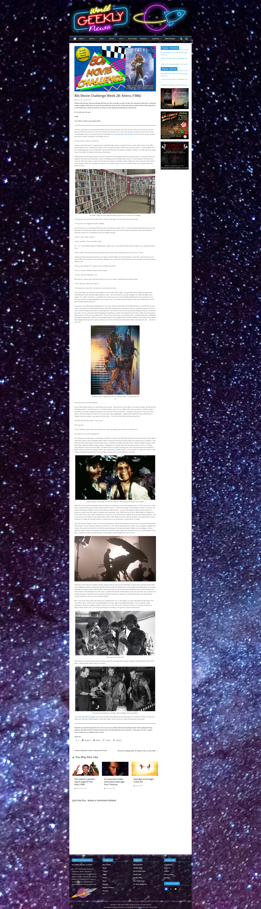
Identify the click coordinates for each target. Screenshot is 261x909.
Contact (166, 871)
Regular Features (108, 887)
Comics (105, 871)
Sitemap (166, 878)
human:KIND (137, 864)
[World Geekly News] (130, 2)
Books (105, 868)
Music (105, 881)
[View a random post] (186, 38)
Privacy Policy (169, 874)
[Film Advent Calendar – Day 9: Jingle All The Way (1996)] (85, 763)
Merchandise (170, 39)
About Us (167, 868)
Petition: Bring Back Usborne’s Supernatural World (91, 750)
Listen (111, 39)
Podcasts (105, 884)
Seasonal (155, 39)
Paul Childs (88, 100)
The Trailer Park (139, 881)
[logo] (84, 888)
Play (121, 39)
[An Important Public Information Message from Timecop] (115, 763)
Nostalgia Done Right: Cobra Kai (144, 780)
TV (104, 894)
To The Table (137, 878)
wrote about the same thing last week (124, 299)
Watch (91, 39)
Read (101, 39)
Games (105, 878)
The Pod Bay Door (139, 871)
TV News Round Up (140, 884)
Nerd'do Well (137, 868)
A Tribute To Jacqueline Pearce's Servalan (174, 64)
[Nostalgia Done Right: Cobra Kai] (145, 763)
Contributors (168, 864)
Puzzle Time (137, 874)
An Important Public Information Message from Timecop (114, 782)
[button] (85, 38)
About (81, 39)
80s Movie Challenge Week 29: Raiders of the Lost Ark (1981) (137, 751)
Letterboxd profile (89, 717)
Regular (143, 39)
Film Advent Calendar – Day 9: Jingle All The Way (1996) (85, 782)
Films (104, 874)
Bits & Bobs (132, 39)
